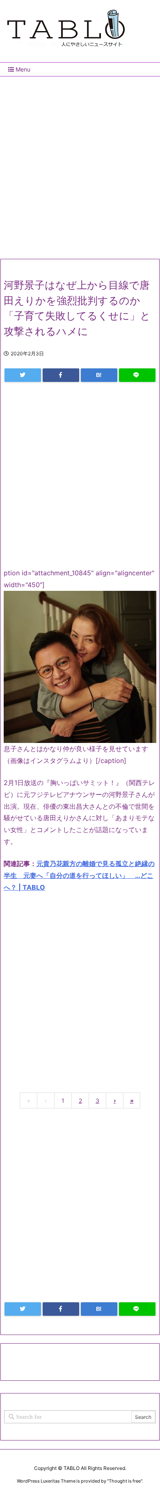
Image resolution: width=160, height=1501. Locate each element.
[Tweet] (23, 375)
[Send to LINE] (137, 375)
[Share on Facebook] (61, 375)
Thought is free (125, 1481)
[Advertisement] (80, 164)
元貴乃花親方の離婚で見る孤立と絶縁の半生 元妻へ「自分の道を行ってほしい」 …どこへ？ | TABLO (79, 875)
